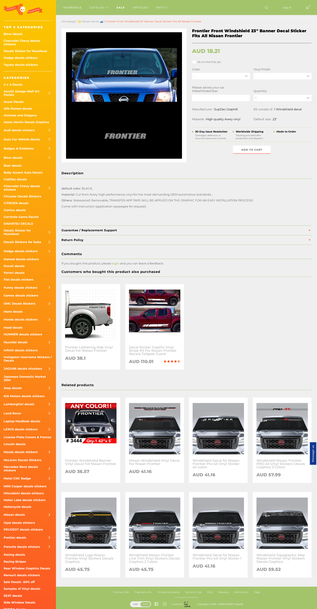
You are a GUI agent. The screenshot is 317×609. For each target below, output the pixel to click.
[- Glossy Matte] (282, 76)
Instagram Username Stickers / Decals (28, 358)
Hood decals (13, 327)
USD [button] (135, 604)
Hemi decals (13, 311)
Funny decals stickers (20, 287)
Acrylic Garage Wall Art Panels (21, 93)
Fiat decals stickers (19, 279)
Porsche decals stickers (22, 547)
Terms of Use (193, 592)
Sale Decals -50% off (19, 582)
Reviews (223, 592)
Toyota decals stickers (21, 65)
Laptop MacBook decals (22, 421)
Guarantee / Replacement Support (89, 230)
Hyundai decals (16, 342)
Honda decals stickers (21, 319)
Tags (257, 592)
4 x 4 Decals (13, 84)
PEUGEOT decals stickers (23, 529)
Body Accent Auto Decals (23, 172)
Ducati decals (14, 266)
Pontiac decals (15, 537)
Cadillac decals (15, 179)
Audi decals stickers (19, 130)
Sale (120, 7)
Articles (140, 7)
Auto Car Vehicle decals (22, 139)
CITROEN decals (16, 203)
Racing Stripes (15, 561)
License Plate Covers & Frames (27, 437)
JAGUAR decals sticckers (23, 368)
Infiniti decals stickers (21, 350)
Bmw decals (13, 34)
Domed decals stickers (21, 259)
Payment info (143, 592)
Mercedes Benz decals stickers (21, 468)
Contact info (121, 592)
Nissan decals (14, 514)
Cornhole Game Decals (21, 217)
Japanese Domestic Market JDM (25, 378)
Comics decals (15, 210)
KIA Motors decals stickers (24, 396)
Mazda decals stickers (21, 452)
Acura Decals (14, 102)
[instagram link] (165, 604)
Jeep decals (13, 388)
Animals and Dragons (20, 115)
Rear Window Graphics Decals (27, 568)
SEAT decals (13, 595)
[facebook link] (156, 604)
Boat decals (13, 165)
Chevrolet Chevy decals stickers (22, 42)
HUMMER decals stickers (23, 334)
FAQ (210, 592)
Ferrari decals (14, 273)
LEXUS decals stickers (21, 429)
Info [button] (160, 7)
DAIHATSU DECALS (18, 223)
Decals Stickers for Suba (22, 242)
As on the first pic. (210, 62)
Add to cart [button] (251, 149)
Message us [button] (313, 453)
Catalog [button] (98, 7)
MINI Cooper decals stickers (25, 486)
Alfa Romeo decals (18, 108)
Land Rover (12, 413)
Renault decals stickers (22, 575)
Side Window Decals (19, 602)
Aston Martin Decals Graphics (26, 122)
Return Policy (72, 240)
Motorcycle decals (17, 507)
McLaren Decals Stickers (22, 460)
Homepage (72, 7)
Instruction (241, 592)
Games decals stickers (21, 295)
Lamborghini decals (19, 404)
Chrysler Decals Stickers (22, 196)
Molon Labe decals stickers (24, 500)
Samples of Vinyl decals (22, 588)
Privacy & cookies (168, 592)
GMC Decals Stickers (19, 303)
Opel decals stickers (19, 523)
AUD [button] (145, 604)
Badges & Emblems (19, 148)
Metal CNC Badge (17, 478)
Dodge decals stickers (21, 58)
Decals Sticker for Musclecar (25, 51)
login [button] (115, 263)
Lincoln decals (15, 444)
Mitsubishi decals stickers (24, 493)
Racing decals (14, 554)
